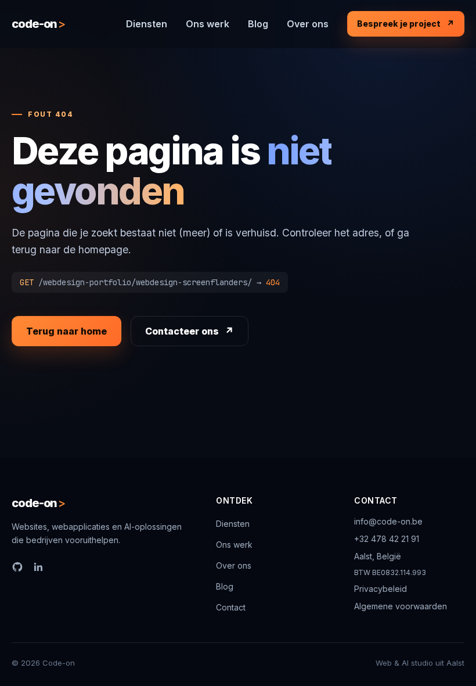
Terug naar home (66, 331)
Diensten (146, 24)
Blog (258, 24)
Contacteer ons (182, 331)
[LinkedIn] (38, 567)
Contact (231, 607)
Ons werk (207, 24)
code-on (38, 24)
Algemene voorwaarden (400, 606)
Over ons (308, 24)
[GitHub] (17, 567)
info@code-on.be (388, 521)
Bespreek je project (399, 23)
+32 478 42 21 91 (386, 539)
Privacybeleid (380, 589)
